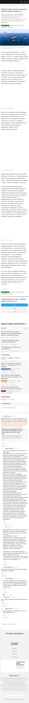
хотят (18, 197)
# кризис (3, 370)
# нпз (7, 370)
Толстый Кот (6, 597)
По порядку (12, 399)
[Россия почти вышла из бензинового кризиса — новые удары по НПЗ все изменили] (26, 365)
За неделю (10, 358)
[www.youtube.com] (13, 695)
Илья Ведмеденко (13, 5)
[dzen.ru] (16, 695)
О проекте (14, 654)
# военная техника (20, 25)
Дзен (14, 308)
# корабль (11, 27)
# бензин (13, 369)
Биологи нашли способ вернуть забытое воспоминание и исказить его (11, 387)
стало (12, 56)
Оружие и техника (5, 25)
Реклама (14, 657)
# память (3, 392)
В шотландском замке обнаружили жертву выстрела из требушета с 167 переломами (11, 376)
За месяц (17, 358)
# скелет (19, 380)
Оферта (14, 648)
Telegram (14, 305)
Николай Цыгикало (8, 567)
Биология (3, 391)
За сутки (3, 358)
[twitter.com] (7, 695)
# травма (11, 382)
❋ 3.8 (23, 11)
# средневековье (5, 382)
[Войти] (27, 2)
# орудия (14, 380)
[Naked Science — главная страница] (7, 2)
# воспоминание (10, 391)
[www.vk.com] (10, 695)
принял (12, 254)
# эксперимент (10, 392)
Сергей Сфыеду (9, 448)
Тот (6, 526)
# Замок (9, 380)
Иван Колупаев (7, 416)
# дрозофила (17, 391)
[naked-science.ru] (22, 695)
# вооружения (4, 27)
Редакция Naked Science (15, 351)
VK (14, 311)
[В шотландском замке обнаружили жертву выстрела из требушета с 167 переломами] (26, 377)
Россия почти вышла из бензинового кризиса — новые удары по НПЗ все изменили (11, 365)
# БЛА (18, 369)
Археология (4, 380)
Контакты (14, 651)
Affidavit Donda (9, 608)
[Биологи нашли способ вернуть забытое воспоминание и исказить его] (26, 389)
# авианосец (12, 25)
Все (27, 324)
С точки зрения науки (6, 369)
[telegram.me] (19, 695)
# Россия (12, 370)
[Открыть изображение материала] (14, 37)
